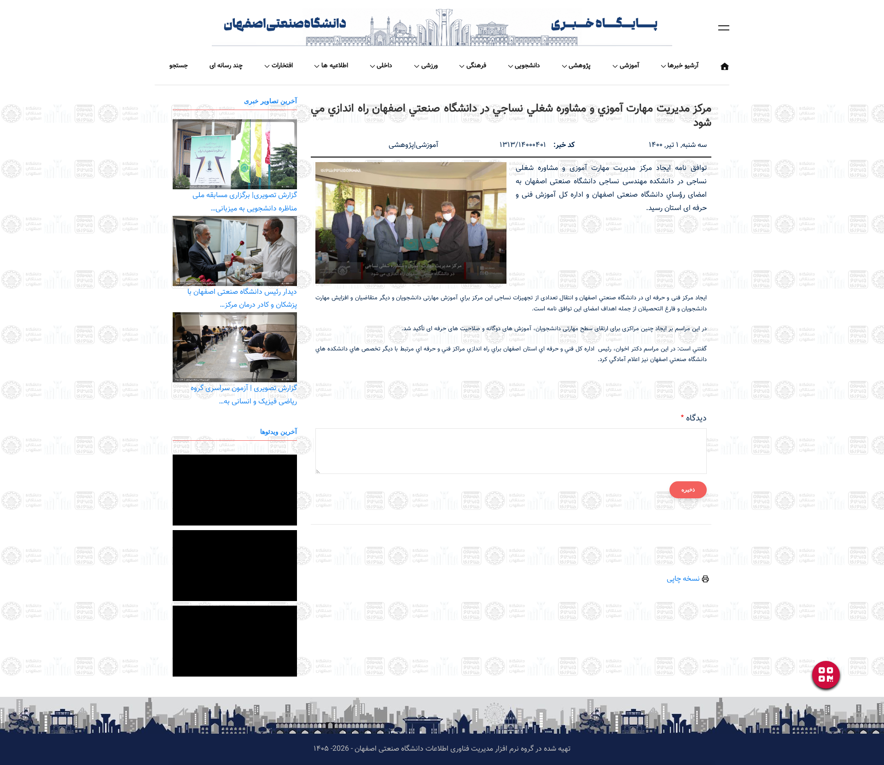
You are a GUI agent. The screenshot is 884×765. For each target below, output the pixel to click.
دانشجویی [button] (527, 66)
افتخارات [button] (282, 66)
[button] (723, 27)
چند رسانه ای (226, 66)
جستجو (178, 66)
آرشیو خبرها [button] (683, 66)
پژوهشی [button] (580, 66)
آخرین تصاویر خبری (270, 101)
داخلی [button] (384, 66)
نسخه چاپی (684, 579)
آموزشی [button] (629, 66)
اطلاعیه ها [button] (334, 66)
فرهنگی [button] (476, 66)
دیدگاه (696, 418)
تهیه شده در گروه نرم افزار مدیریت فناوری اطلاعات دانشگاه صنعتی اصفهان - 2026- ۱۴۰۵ (442, 749)
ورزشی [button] (429, 66)
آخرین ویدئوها (278, 431)
